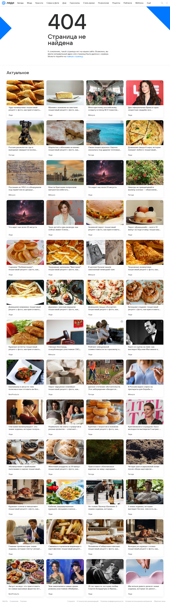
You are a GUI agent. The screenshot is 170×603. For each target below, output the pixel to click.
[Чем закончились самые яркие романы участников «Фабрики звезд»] (65, 578)
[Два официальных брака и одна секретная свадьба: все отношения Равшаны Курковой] (144, 99)
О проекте (71, 601)
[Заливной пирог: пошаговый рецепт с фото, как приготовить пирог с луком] (105, 218)
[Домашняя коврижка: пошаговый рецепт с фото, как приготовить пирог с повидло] (25, 298)
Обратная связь (160, 601)
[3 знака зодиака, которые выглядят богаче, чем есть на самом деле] (144, 498)
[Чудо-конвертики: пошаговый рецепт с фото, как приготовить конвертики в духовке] (25, 99)
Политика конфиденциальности (111, 601)
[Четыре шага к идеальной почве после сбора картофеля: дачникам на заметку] (144, 458)
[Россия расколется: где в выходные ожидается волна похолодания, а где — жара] (25, 139)
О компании (14, 601)
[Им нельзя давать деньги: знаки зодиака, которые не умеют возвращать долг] (144, 578)
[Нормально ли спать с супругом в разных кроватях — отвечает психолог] (65, 418)
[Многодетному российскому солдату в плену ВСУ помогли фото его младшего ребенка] (105, 99)
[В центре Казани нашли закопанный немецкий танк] (105, 258)
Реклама (23, 601)
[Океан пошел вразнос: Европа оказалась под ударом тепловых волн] (105, 139)
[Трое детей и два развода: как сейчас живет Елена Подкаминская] (65, 218)
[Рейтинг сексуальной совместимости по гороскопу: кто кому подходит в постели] (105, 338)
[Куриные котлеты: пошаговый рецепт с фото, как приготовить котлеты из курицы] (25, 338)
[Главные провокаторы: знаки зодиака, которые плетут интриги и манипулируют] (25, 538)
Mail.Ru (5, 601)
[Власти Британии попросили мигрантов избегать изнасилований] (65, 179)
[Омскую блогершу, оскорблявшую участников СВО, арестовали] (65, 338)
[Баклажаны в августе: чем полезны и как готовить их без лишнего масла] (25, 378)
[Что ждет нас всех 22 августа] (25, 218)
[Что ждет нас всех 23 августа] (105, 179)
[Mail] (3, 3)
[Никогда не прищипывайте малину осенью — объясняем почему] (144, 179)
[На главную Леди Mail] (9, 3)
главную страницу (74, 56)
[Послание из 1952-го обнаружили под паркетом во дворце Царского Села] (25, 179)
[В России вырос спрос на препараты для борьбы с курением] (144, 378)
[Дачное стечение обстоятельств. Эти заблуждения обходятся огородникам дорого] (105, 378)
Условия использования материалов (138, 601)
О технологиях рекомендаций (87, 601)
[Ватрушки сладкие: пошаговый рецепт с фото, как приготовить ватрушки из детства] (144, 298)
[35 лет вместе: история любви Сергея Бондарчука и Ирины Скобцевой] (105, 578)
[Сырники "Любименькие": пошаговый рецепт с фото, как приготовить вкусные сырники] (25, 258)
